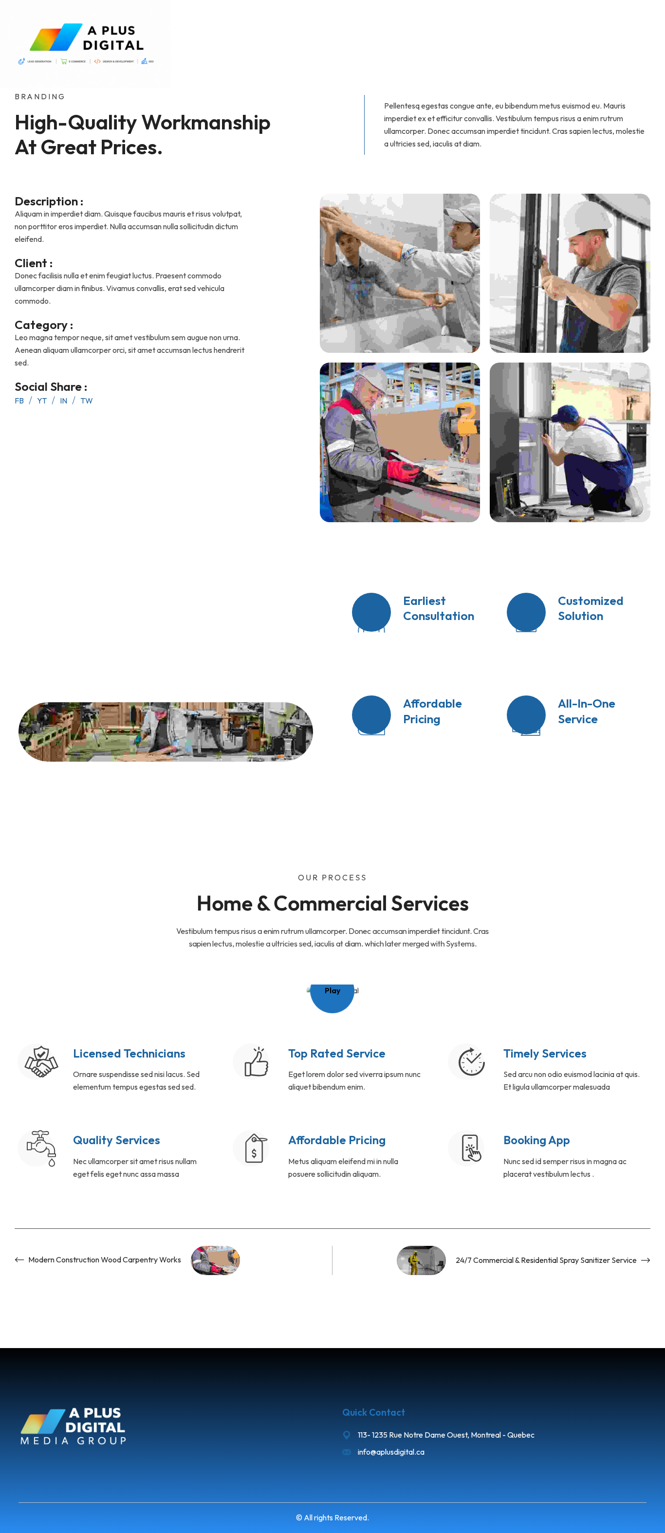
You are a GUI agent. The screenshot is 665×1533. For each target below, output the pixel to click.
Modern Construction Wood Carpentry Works (104, 1259)
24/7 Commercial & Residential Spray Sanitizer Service (546, 1260)
